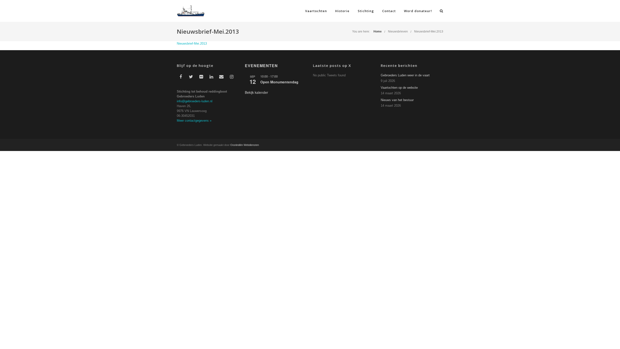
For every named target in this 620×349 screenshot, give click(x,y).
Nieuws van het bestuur (397, 100)
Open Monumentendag (279, 81)
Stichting (366, 11)
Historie (342, 11)
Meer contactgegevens (194, 120)
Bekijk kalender (256, 92)
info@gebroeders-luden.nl (194, 101)
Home (377, 31)
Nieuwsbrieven (398, 31)
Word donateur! (418, 11)
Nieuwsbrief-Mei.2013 (428, 31)
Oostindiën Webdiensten (244, 144)
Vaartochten (316, 11)
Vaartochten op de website (399, 87)
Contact (389, 11)
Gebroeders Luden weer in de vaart (405, 75)
